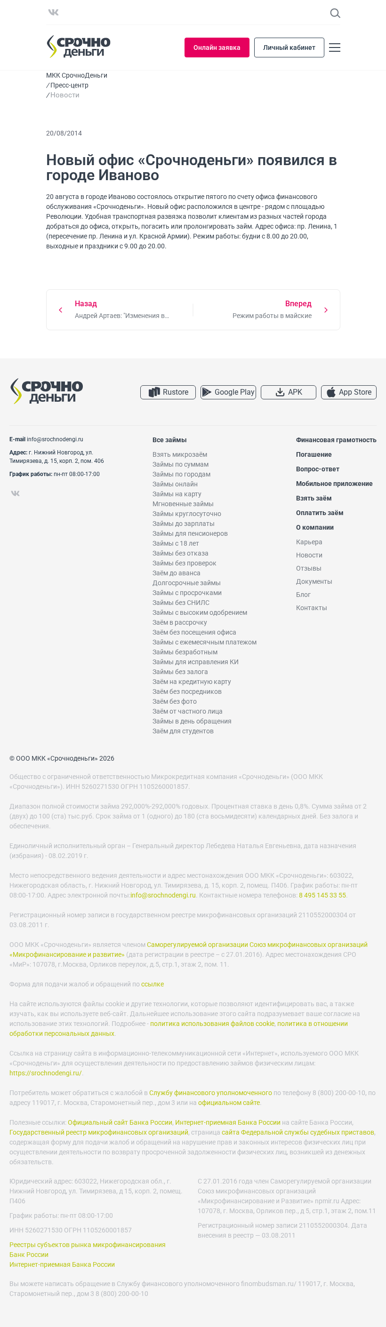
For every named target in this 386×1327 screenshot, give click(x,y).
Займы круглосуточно (187, 513)
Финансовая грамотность (336, 440)
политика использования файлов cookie (212, 1023)
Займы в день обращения (192, 721)
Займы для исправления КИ (196, 662)
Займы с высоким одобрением (200, 612)
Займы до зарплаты (184, 523)
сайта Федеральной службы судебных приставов (298, 1132)
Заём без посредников (187, 691)
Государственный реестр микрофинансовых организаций (98, 1132)
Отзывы (309, 568)
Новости (309, 555)
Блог (303, 594)
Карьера (309, 542)
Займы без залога (180, 671)
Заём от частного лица (188, 711)
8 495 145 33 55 (322, 895)
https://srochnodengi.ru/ (45, 1073)
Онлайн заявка (217, 47)
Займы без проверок (185, 563)
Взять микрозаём (180, 454)
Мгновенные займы (183, 504)
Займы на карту (177, 494)
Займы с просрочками (187, 592)
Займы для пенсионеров (190, 533)
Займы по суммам (181, 464)
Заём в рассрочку (180, 622)
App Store (355, 392)
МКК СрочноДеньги (76, 75)
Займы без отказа (181, 553)
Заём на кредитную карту (192, 681)
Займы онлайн (175, 484)
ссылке (152, 984)
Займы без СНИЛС (181, 602)
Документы (314, 581)
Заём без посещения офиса (194, 632)
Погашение (314, 454)
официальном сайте (229, 1102)
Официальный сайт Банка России (120, 1122)
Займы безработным (185, 652)
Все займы (170, 440)
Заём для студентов (183, 731)
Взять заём (314, 498)
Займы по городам (181, 474)
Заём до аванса (177, 573)
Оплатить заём (320, 512)
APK (295, 392)
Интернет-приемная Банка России (228, 1122)
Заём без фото (175, 701)
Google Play (235, 392)
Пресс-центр (69, 85)
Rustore (175, 392)
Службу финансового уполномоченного (210, 1093)
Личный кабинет (289, 47)
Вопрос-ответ (317, 469)
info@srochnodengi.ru (55, 439)
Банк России (28, 1254)
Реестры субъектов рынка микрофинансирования (87, 1244)
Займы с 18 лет (176, 543)
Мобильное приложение (334, 483)
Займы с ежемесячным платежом (205, 642)
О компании (315, 527)
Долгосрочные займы (187, 583)
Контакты (311, 608)
